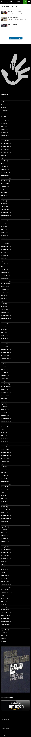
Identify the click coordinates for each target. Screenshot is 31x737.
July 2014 (3, 529)
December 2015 (5, 484)
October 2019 (4, 355)
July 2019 (3, 364)
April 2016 (3, 475)
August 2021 (4, 292)
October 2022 (4, 252)
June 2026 (3, 126)
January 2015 (4, 512)
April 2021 (3, 303)
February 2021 (4, 309)
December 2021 (5, 281)
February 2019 (4, 378)
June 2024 (3, 195)
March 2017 (4, 444)
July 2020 (3, 329)
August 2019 (4, 361)
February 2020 (4, 344)
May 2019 (3, 369)
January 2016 (4, 481)
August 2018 (4, 395)
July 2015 (3, 495)
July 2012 (3, 598)
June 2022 (3, 263)
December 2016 (5, 452)
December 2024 (5, 178)
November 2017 (5, 421)
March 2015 (4, 507)
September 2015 (5, 489)
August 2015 (4, 492)
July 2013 (3, 564)
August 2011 (4, 629)
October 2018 (4, 389)
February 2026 (4, 138)
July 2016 (3, 466)
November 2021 (5, 283)
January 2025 (4, 175)
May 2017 (3, 438)
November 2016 (5, 455)
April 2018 (3, 406)
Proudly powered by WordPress (7, 735)
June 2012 (3, 601)
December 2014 (5, 515)
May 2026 (3, 129)
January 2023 (4, 243)
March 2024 (4, 203)
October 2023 (4, 218)
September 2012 (5, 592)
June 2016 (3, 469)
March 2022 (4, 272)
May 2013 (3, 569)
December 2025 (5, 143)
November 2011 (5, 621)
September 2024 (5, 186)
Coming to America (5, 110)
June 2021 (3, 298)
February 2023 (4, 241)
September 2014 (5, 524)
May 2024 (3, 198)
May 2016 (3, 472)
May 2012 (3, 604)
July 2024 (3, 192)
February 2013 (4, 578)
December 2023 (5, 212)
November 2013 (5, 552)
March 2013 (4, 575)
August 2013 (4, 561)
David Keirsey (19, 13)
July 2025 (3, 158)
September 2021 (5, 289)
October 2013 (4, 555)
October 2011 (4, 624)
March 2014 (4, 541)
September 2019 (5, 358)
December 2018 (5, 384)
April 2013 (3, 572)
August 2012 (4, 595)
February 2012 (4, 612)
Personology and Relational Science (11, 2)
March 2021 (4, 306)
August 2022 (4, 258)
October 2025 (4, 149)
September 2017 (5, 426)
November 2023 (5, 215)
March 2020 (4, 341)
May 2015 (3, 501)
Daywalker (3, 107)
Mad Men (3, 99)
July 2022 (3, 261)
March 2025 (4, 169)
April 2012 (3, 607)
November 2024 (5, 181)
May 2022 (3, 266)
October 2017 (4, 424)
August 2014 (4, 527)
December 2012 (5, 584)
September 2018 (5, 392)
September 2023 (5, 221)
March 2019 (4, 375)
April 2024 (3, 201)
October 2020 (4, 321)
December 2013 (5, 549)
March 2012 (4, 609)
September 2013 (5, 558)
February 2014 (4, 544)
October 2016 (4, 458)
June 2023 (3, 229)
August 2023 (4, 223)
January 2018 (4, 415)
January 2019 (4, 381)
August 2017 (4, 429)
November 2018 (5, 386)
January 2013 (4, 581)
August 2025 (4, 155)
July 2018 (3, 398)
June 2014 (3, 532)
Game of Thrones (5, 104)
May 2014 (3, 535)
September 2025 (5, 152)
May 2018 (3, 404)
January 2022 (4, 278)
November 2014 (5, 518)
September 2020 (5, 323)
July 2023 (3, 226)
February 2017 (4, 446)
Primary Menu (29, 2)
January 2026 (4, 140)
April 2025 (3, 166)
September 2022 (5, 255)
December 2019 (5, 349)
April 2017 (3, 441)
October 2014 (4, 521)
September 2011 (5, 627)
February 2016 (4, 478)
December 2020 (5, 315)
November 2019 (5, 352)
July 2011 (3, 632)
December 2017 (5, 418)
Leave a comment (26, 13)
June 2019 (3, 366)
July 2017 (3, 432)
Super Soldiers (13, 24)
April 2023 (3, 235)
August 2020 (4, 326)
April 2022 (3, 269)
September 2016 (5, 461)
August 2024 (4, 189)
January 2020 (4, 346)
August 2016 (4, 464)
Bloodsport (3, 101)
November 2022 (5, 249)
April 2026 (3, 132)
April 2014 (3, 538)
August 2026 (4, 120)
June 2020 (3, 332)
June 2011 (3, 635)
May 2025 (3, 163)
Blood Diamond (13, 17)
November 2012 (5, 587)
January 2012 (4, 615)
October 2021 (4, 286)
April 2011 (3, 641)
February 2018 (4, 412)
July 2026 (3, 123)
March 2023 (4, 238)
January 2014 (4, 547)
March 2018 (4, 409)
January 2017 (4, 449)
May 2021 (3, 301)
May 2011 (3, 638)
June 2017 (3, 435)
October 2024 (4, 183)
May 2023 (3, 232)
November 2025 (5, 146)
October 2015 (4, 486)
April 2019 (3, 372)
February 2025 (4, 172)
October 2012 (4, 589)
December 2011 (5, 618)
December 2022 (5, 246)
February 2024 (4, 206)
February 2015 (4, 509)
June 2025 (3, 160)
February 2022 (4, 275)
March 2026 (4, 135)
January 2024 (4, 209)
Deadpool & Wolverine (15, 11)
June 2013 (3, 567)
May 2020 (3, 335)
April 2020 (3, 338)
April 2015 (3, 504)
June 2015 (3, 498)
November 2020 (5, 318)
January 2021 (4, 312)
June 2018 (3, 401)
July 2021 (3, 295)
